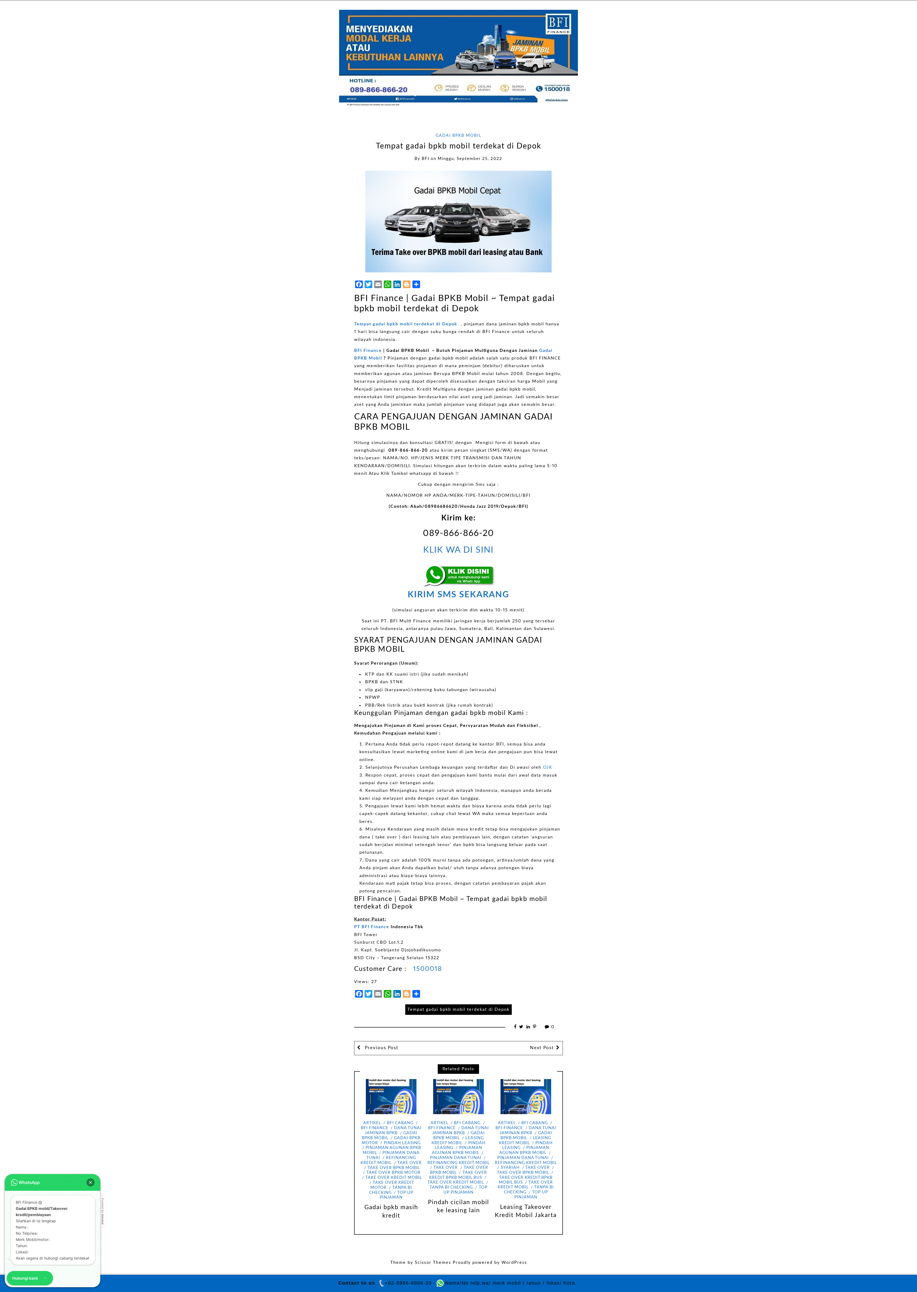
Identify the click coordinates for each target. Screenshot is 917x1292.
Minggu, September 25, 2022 (470, 159)
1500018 (426, 969)
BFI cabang (400, 1123)
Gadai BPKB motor (391, 1140)
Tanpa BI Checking (390, 1190)
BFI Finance (368, 351)
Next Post (542, 1048)
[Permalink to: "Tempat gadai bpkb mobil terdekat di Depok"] (458, 221)
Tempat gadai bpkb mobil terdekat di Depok (405, 324)
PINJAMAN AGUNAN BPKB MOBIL (457, 1150)
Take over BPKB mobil (394, 1168)
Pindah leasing (402, 1143)
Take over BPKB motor (393, 1173)
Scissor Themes (433, 1262)
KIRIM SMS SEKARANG (458, 594)
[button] (90, 1182)
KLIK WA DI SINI (458, 550)
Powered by (102, 1211)
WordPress (514, 1262)
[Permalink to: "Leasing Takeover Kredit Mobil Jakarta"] (526, 1096)
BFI (425, 159)
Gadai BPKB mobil (458, 136)
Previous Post (380, 1048)
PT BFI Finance (371, 927)
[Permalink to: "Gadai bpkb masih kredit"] (391, 1096)
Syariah (510, 1168)
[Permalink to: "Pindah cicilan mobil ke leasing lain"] (458, 1096)
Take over (409, 1163)
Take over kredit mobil (393, 1178)
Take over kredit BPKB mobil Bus (526, 1180)
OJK (547, 767)
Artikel (372, 1123)
